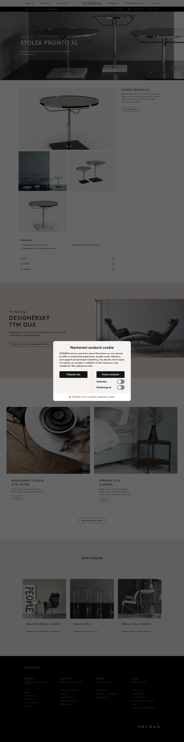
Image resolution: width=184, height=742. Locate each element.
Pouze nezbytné (110, 374)
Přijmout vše (73, 374)
